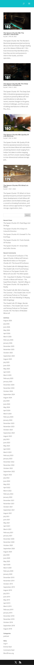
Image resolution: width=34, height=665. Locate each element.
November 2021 (8, 504)
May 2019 (6, 600)
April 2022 (6, 488)
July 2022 (6, 478)
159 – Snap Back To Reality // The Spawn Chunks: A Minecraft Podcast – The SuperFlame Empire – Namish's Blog (17, 279)
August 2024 (7, 398)
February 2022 (8, 494)
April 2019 (6, 603)
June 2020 (6, 558)
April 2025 (6, 372)
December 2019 (8, 577)
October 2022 (8, 468)
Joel (6, 36)
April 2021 (6, 526)
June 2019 (6, 597)
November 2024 (8, 388)
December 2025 (8, 346)
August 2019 (7, 590)
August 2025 (7, 359)
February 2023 (8, 455)
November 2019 (8, 581)
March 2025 (7, 375)
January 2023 (7, 459)
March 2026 (7, 337)
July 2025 (6, 362)
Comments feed (8, 650)
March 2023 (7, 452)
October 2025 (8, 353)
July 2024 (6, 401)
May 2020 (6, 561)
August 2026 (7, 321)
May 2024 (6, 407)
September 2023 (9, 433)
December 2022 (8, 462)
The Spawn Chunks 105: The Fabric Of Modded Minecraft (15, 310)
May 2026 (6, 330)
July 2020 (6, 555)
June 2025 (6, 366)
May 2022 (6, 484)
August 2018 (7, 629)
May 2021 (6, 523)
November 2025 (8, 349)
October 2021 (8, 507)
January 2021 (7, 536)
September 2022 (9, 471)
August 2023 (7, 436)
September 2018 (9, 626)
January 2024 (7, 420)
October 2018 (8, 622)
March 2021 (7, 529)
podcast (6, 636)
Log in (5, 644)
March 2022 (7, 491)
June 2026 (6, 327)
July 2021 (6, 516)
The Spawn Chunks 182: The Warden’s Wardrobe (13, 33)
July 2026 (6, 324)
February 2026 (8, 340)
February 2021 (8, 532)
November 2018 (8, 619)
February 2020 (8, 571)
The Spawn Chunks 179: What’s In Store (15, 186)
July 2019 (6, 593)
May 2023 (6, 446)
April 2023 (6, 449)
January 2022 (7, 497)
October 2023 (8, 430)
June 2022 (6, 481)
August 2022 (7, 475)
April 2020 (6, 565)
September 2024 (9, 394)
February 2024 (8, 417)
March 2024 (7, 414)
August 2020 (7, 552)
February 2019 (8, 610)
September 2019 (9, 587)
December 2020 (8, 539)
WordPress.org (8, 653)
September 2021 (9, 510)
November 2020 (8, 542)
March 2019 (7, 606)
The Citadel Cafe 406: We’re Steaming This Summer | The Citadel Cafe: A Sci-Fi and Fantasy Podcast (16, 292)
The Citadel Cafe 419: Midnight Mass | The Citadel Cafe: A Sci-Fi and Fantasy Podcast (16, 268)
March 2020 (7, 568)
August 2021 (7, 513)
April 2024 (6, 410)
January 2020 (7, 574)
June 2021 (6, 520)
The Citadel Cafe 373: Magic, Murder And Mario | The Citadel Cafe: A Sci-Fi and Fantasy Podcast (15, 305)
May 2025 (6, 369)
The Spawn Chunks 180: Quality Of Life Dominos (16, 135)
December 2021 (8, 500)
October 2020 (8, 545)
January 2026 (7, 343)
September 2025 (9, 356)
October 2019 (8, 584)
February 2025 (8, 378)
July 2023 (6, 439)
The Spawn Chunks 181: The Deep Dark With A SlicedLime (15, 84)
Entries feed (7, 647)
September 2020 (9, 549)
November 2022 (8, 465)
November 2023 (8, 427)
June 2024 (6, 404)
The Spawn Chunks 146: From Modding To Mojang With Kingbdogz (16, 297)
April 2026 (6, 333)
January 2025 (7, 382)
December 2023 (8, 423)
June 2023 (6, 443)
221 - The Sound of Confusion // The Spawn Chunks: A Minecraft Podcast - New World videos (16, 258)
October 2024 (8, 391)
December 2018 (8, 616)
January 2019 (7, 613)
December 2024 (8, 385)
